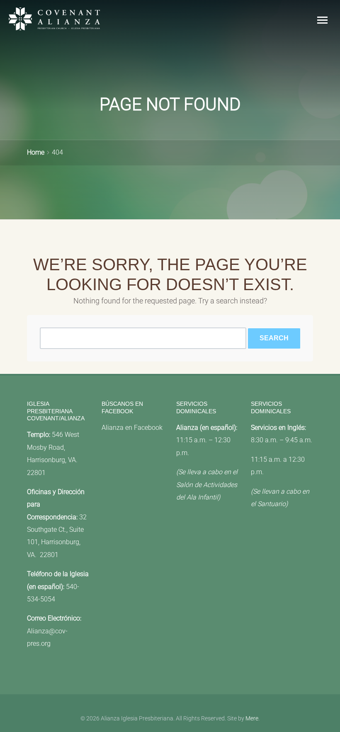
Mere (251, 718)
